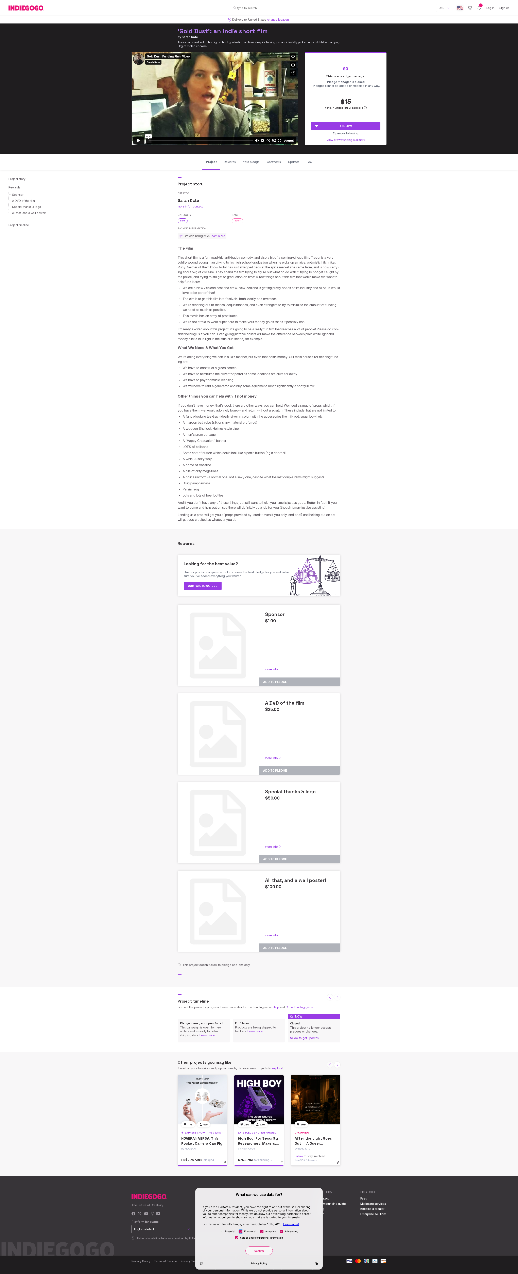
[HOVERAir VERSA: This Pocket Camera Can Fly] (202, 1099)
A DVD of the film (23, 200)
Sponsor (17, 194)
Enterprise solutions (373, 1214)
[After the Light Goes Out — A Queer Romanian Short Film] (315, 1099)
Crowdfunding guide (299, 1007)
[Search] (234, 7)
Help (276, 1007)
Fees (363, 1198)
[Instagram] (152, 1214)
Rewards (14, 187)
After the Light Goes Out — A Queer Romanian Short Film (313, 1143)
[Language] (460, 8)
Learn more (207, 1035)
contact (198, 206)
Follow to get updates (304, 1038)
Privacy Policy (141, 1261)
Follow (346, 126)
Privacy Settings (191, 1261)
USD (442, 8)
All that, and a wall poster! (29, 213)
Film (182, 220)
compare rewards (202, 585)
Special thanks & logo (26, 206)
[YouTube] (146, 1214)
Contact (323, 1198)
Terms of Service (165, 1261)
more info (184, 206)
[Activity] (479, 8)
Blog (321, 1208)
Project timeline (18, 225)
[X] (140, 1214)
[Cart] (469, 8)
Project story (16, 179)
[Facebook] (133, 1214)
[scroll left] (330, 997)
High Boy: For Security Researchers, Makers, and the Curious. (258, 1143)
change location (278, 19)
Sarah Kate (190, 37)
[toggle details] (227, 1164)
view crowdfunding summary (346, 139)
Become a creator (372, 1208)
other (237, 220)
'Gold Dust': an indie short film (223, 31)
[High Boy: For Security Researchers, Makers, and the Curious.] (259, 1099)
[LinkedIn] (158, 1214)
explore (277, 1068)
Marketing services (373, 1203)
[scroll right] (337, 1065)
